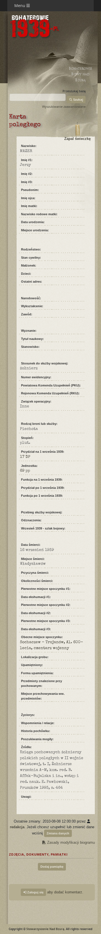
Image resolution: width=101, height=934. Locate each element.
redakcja (17, 827)
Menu (20, 5)
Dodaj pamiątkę (51, 866)
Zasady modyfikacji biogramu (70, 842)
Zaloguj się (34, 892)
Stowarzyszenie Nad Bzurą (45, 929)
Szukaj (77, 99)
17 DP (25, 457)
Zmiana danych (58, 833)
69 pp (25, 471)
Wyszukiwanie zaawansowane (64, 106)
